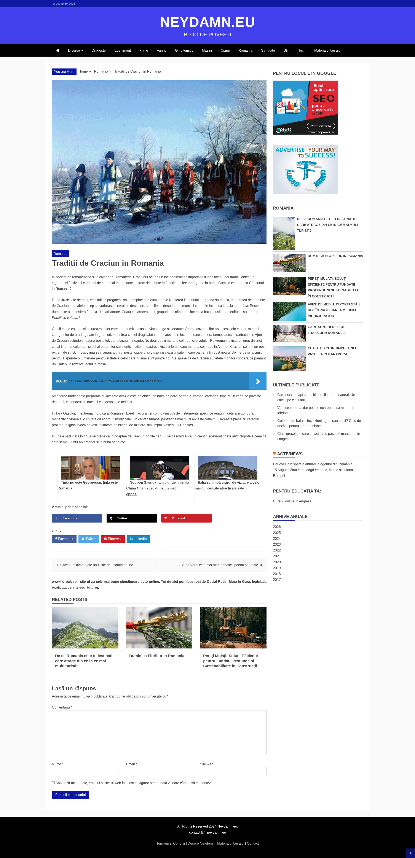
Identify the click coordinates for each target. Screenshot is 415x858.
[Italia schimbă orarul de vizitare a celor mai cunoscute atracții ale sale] (228, 468)
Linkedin (140, 539)
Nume (57, 764)
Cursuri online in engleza (292, 501)
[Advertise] (305, 192)
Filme (143, 50)
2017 (277, 580)
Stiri (287, 50)
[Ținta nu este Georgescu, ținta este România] (90, 468)
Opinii (225, 50)
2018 (277, 574)
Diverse (74, 50)
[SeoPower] (305, 133)
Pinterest (114, 539)
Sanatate (268, 50)
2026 (277, 527)
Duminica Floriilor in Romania (156, 656)
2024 (277, 538)
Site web (206, 764)
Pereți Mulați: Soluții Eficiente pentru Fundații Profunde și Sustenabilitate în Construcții (230, 661)
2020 (277, 562)
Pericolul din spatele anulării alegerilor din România (313, 464)
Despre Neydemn (201, 843)
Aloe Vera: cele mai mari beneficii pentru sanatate (220, 565)
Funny (161, 50)
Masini (207, 50)
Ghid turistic (184, 50)
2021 (277, 556)
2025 (277, 533)
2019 (277, 568)
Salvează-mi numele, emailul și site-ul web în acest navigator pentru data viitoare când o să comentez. (134, 783)
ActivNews (290, 453)
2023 (277, 544)
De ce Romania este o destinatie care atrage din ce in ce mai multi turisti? (85, 661)
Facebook (65, 539)
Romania (245, 50)
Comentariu (62, 707)
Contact (253, 843)
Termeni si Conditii (171, 843)
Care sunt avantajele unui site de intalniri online (96, 565)
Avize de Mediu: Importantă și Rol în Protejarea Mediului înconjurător (334, 310)
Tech (302, 50)
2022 (277, 550)
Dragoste (99, 50)
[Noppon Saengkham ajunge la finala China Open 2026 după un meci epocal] (159, 468)
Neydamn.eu (207, 22)
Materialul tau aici (327, 50)
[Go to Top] (410, 853)
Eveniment (122, 50)
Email (131, 764)
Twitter (90, 539)
